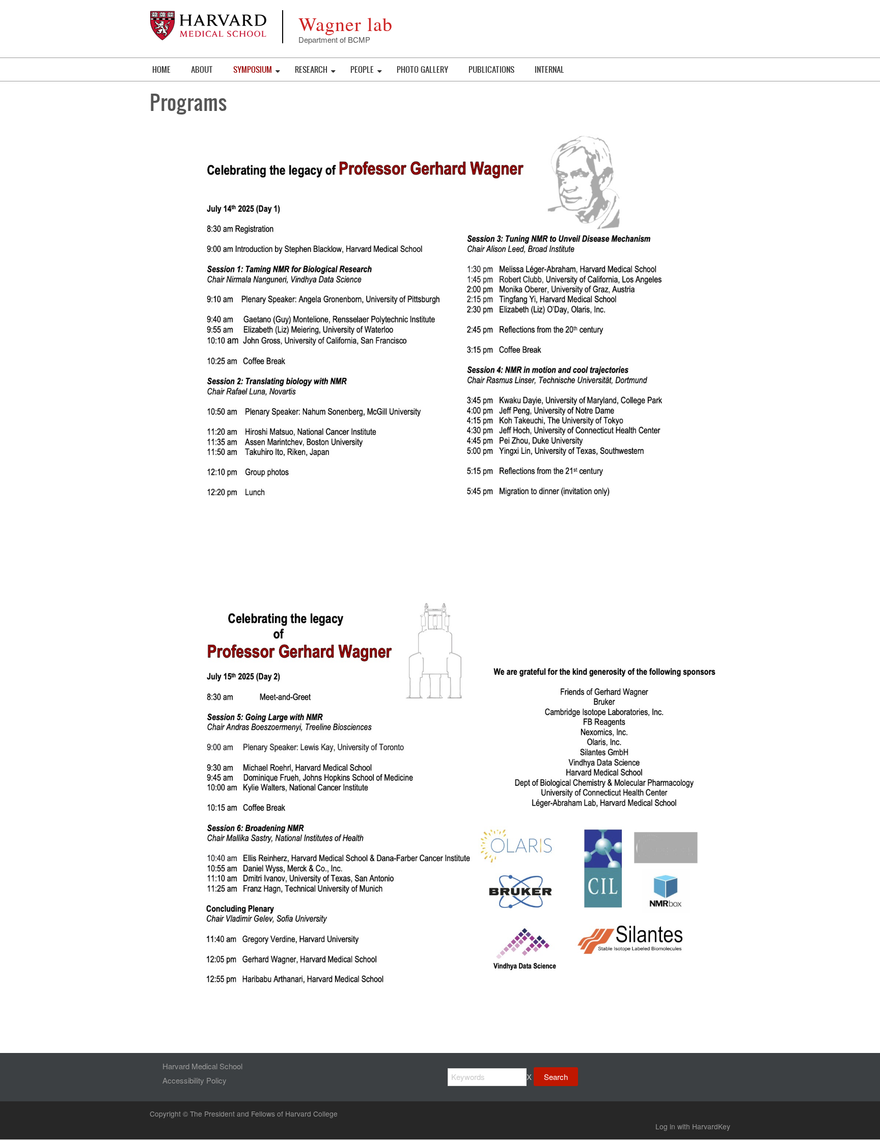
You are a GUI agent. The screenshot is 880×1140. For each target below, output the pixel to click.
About (202, 69)
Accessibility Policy (194, 1080)
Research (311, 69)
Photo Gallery (422, 69)
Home (161, 69)
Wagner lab (345, 24)
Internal (549, 69)
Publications (491, 69)
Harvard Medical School (202, 1066)
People (362, 69)
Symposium (252, 69)
